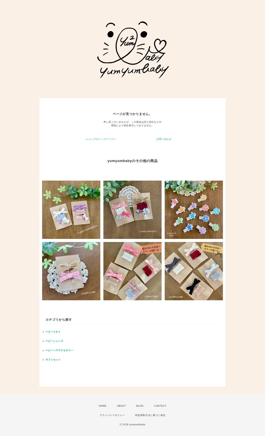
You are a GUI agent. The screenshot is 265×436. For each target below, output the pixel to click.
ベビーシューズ (54, 341)
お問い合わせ (163, 139)
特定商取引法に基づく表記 (150, 415)
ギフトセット (53, 359)
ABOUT (121, 406)
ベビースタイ (53, 331)
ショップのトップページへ (101, 139)
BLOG (140, 406)
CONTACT (160, 406)
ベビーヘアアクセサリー (59, 350)
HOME (103, 406)
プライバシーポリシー (112, 415)
